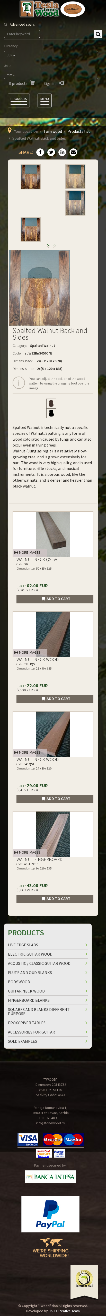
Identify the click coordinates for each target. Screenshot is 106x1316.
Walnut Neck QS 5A (36, 559)
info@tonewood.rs (50, 1123)
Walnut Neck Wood (37, 659)
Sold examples (22, 1041)
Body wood (19, 981)
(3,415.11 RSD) (27, 790)
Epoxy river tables (27, 1022)
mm (9, 75)
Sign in (50, 83)
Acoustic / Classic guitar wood (39, 963)
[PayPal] (50, 1214)
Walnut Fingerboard (39, 859)
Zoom (15, 319)
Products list (78, 131)
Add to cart (58, 598)
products (18, 83)
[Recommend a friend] (72, 152)
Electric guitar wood (30, 954)
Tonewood (52, 131)
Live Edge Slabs (23, 944)
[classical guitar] (51, 403)
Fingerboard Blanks (29, 1000)
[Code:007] (53, 534)
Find (98, 34)
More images (29, 552)
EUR (10, 55)
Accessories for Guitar (31, 1032)
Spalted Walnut (42, 345)
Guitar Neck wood (26, 991)
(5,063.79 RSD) (27, 890)
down (55, 247)
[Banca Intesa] (50, 1176)
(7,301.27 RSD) (27, 590)
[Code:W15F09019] (53, 834)
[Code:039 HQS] (53, 634)
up (48, 247)
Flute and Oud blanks (30, 972)
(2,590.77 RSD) (27, 690)
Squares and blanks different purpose (39, 1011)
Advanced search (23, 24)
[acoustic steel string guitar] (51, 413)
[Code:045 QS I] (53, 734)
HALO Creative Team (64, 1311)
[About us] (50, 1251)
